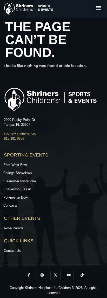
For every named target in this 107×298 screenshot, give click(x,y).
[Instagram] (42, 275)
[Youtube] (69, 275)
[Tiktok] (82, 275)
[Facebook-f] (29, 275)
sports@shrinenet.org (20, 133)
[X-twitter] (55, 275)
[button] (99, 8)
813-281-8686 (14, 138)
